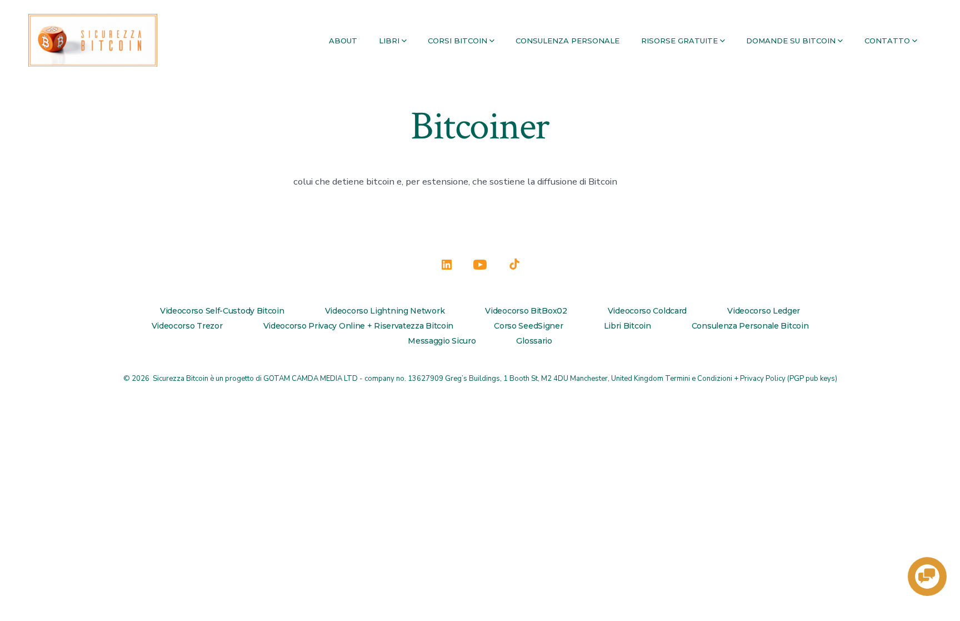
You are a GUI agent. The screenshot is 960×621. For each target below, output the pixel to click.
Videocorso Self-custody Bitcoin (222, 311)
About (343, 40)
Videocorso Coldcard (647, 311)
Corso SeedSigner (528, 326)
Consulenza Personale (567, 40)
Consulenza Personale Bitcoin (750, 326)
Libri (389, 40)
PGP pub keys (812, 379)
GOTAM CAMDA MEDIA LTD (310, 379)
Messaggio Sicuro (442, 341)
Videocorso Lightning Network (385, 311)
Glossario (534, 341)
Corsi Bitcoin (457, 40)
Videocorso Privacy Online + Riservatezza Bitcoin (358, 326)
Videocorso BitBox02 (526, 311)
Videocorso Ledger (763, 311)
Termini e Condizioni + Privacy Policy (725, 379)
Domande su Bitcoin (791, 40)
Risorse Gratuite (679, 40)
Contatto (887, 40)
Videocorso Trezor (187, 326)
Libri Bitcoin (627, 326)
